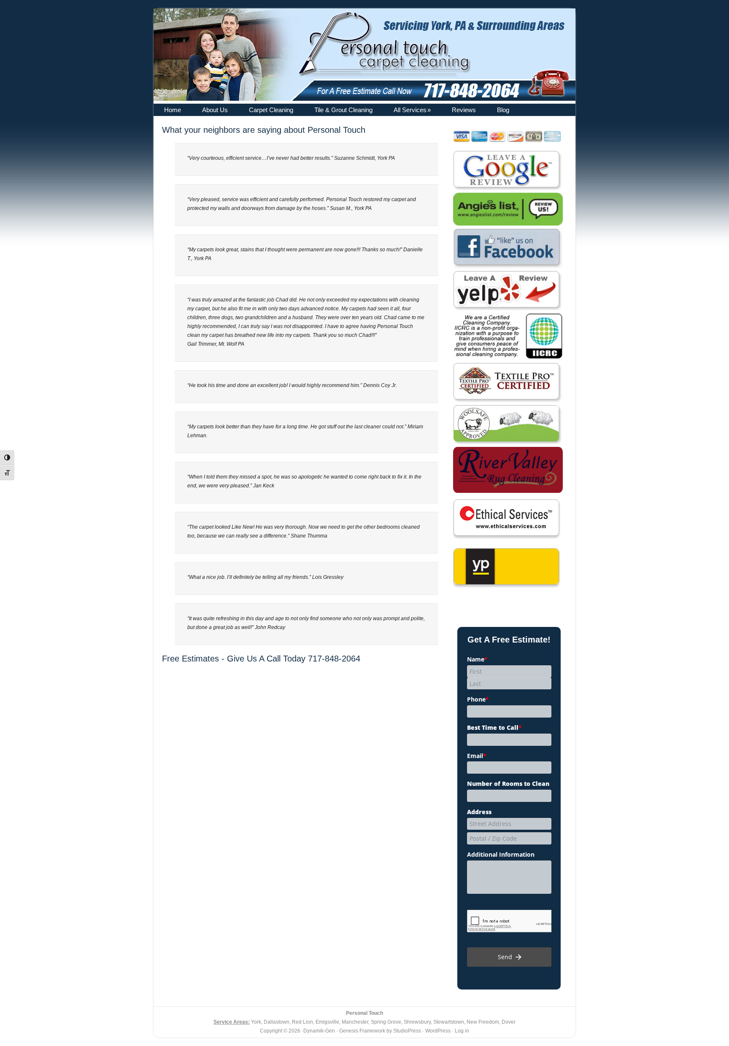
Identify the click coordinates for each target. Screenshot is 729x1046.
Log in (462, 1031)
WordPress (438, 1031)
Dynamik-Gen (319, 1031)
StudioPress (407, 1031)
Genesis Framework (362, 1031)
